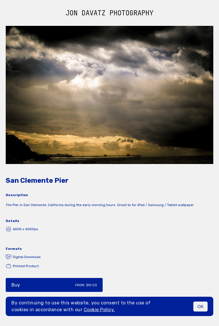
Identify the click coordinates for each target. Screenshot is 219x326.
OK (200, 306)
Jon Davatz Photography (109, 13)
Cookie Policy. (99, 309)
